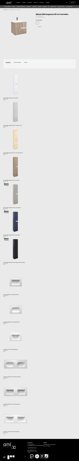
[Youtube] (8, 458)
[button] (65, 2)
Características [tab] (17, 62)
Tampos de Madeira (21, 6)
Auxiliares (29, 6)
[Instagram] (11, 456)
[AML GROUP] (14, 445)
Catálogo (47, 2)
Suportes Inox (53, 6)
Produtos (24, 2)
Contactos (41, 2)
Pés (48, 6)
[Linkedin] (13, 456)
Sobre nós (35, 2)
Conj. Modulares (7, 6)
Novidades (29, 2)
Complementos (69, 6)
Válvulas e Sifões (61, 6)
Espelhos (40, 6)
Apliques (44, 6)
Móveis (13, 6)
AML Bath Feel (5, 9)
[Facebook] (8, 456)
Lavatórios (34, 6)
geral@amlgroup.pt (32, 447)
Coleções (18, 2)
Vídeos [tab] (25, 62)
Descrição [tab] (8, 62)
